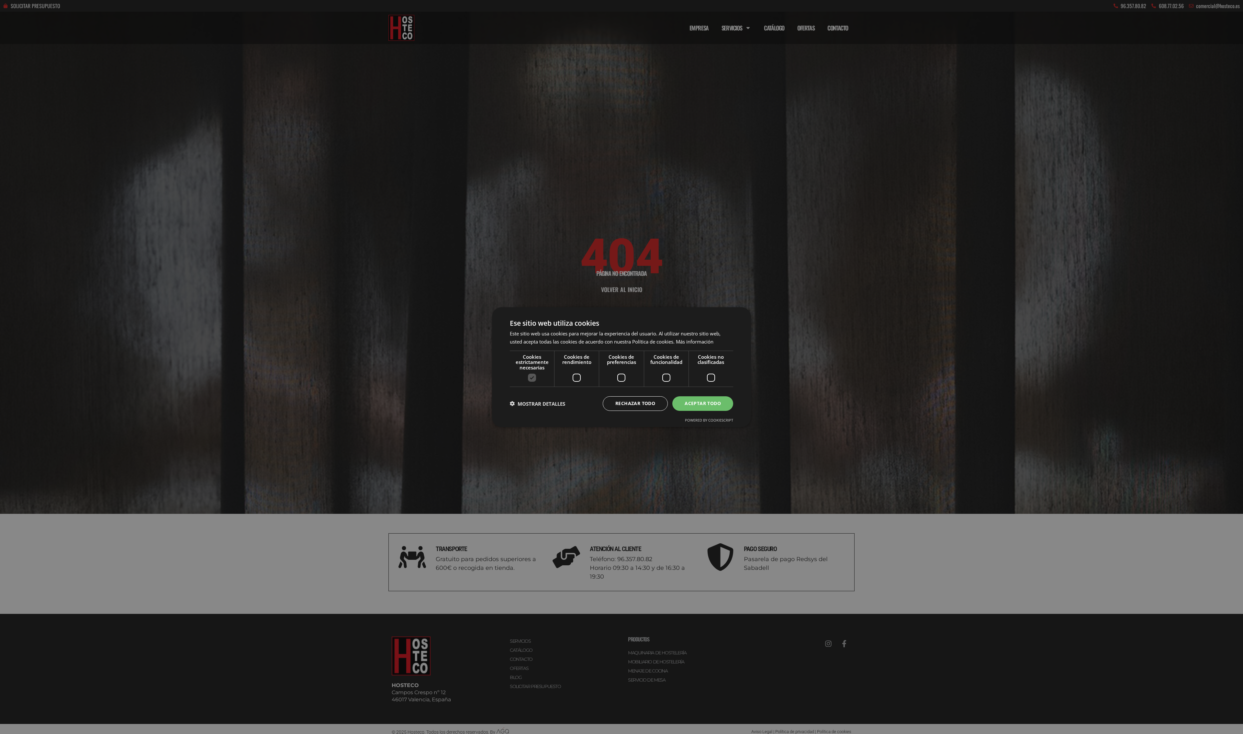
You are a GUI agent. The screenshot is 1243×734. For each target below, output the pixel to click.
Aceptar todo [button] (703, 403)
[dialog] (621, 367)
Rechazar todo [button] (635, 403)
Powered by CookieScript (709, 420)
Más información (694, 341)
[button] (537, 403)
